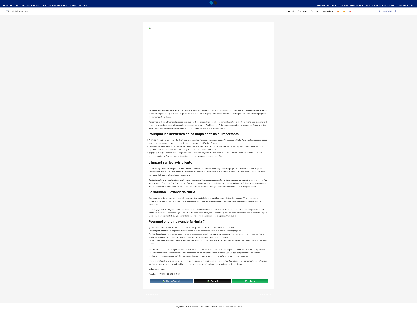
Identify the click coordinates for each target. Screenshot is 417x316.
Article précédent (152, 294)
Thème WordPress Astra (232, 306)
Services (314, 11)
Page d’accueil (288, 11)
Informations (327, 11)
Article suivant (266, 294)
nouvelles (153, 104)
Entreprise (302, 11)
